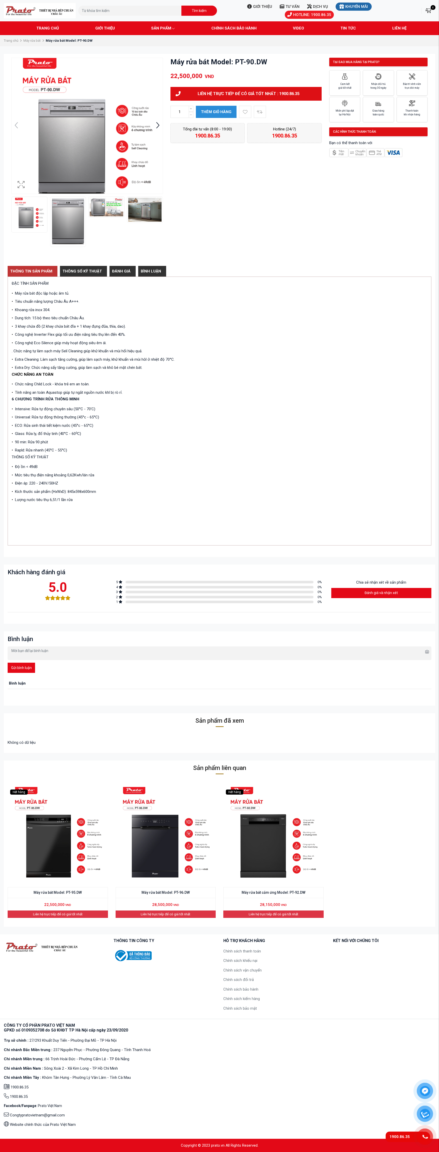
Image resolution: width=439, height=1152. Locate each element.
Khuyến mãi (356, 6)
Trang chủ (47, 28)
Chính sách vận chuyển (242, 970)
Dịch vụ (320, 6)
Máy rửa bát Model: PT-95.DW (58, 892)
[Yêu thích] (245, 112)
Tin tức (348, 28)
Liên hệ (399, 28)
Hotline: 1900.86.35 (312, 14)
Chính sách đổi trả (238, 979)
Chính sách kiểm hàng (241, 998)
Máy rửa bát (32, 40)
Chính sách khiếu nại (240, 960)
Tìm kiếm (199, 11)
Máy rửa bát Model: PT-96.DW (166, 892)
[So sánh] (260, 112)
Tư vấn (293, 6)
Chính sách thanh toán (242, 951)
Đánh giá (121, 271)
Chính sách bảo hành (234, 28)
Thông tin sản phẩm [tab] (31, 271)
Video (298, 28)
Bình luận (151, 271)
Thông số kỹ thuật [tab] (82, 271)
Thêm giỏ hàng (216, 112)
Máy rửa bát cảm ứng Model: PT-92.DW (273, 892)
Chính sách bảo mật (240, 1008)
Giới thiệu (262, 6)
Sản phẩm (161, 28)
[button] (157, 126)
